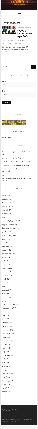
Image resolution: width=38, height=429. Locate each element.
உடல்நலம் (4, 239)
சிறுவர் (4, 286)
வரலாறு (4, 370)
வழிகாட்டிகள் (6, 373)
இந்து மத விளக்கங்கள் (9, 228)
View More (7, 52)
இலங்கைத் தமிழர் (7, 235)
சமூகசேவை (5, 275)
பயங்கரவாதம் (21, 27)
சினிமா (4, 283)
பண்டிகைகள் (6, 330)
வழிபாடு (5, 43)
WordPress (29, 419)
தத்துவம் (4, 297)
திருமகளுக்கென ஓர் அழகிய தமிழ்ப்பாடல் (15, 158)
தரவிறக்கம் (5, 301)
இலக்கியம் (5, 232)
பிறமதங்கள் (28, 27)
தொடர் (4, 315)
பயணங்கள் (5, 337)
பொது (4, 351)
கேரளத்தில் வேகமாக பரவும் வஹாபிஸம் (25, 33)
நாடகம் (4, 319)
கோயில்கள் (5, 272)
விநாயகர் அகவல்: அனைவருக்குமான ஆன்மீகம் (17, 161)
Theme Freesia (21, 419)
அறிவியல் (5, 210)
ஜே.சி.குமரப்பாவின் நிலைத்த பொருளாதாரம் (15, 165)
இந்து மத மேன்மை (8, 224)
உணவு (3, 243)
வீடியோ (4, 384)
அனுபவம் (5, 199)
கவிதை (4, 264)
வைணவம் (5, 391)
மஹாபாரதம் (5, 362)
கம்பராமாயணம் (7, 253)
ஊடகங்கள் (5, 246)
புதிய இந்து (5, 344)
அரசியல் (4, 203)
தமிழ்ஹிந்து (5, 419)
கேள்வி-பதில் (6, 268)
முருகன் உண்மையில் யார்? (10, 175)
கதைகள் (4, 250)
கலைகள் (4, 257)
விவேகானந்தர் (6, 381)
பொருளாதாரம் (6, 355)
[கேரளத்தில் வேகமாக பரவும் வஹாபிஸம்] (9, 30)
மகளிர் (4, 359)
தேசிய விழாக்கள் (7, 308)
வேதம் (4, 388)
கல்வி (3, 261)
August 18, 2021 (20, 40)
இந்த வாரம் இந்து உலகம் (9, 221)
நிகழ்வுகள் (5, 322)
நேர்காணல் (5, 326)
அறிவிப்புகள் (6, 206)
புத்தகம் (4, 348)
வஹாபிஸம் (18, 43)
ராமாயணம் (5, 366)
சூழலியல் (5, 290)
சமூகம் (4, 279)
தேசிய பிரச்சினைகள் (8, 304)
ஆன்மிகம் (5, 213)
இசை (3, 217)
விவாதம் (4, 377)
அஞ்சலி (4, 195)
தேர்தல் (4, 311)
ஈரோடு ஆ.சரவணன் (8, 40)
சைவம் (4, 293)
